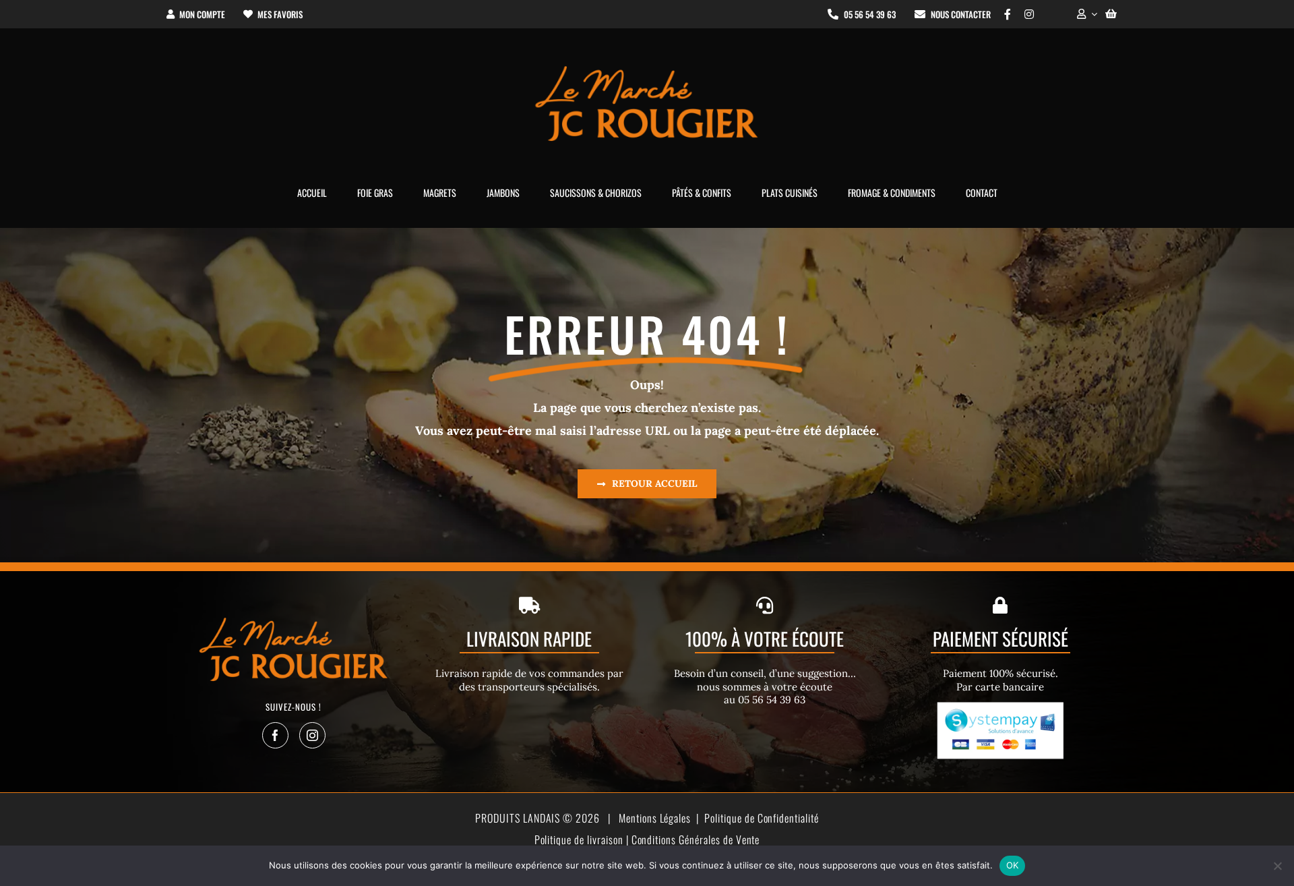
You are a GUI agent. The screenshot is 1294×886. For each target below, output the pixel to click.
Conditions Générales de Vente (695, 839)
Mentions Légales (655, 818)
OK (1012, 865)
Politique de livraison (578, 839)
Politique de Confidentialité (761, 818)
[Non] (1277, 866)
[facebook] (275, 735)
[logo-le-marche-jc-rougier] (647, 68)
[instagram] (312, 735)
